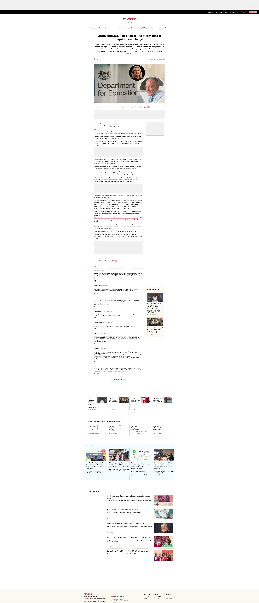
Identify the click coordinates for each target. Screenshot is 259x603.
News (92, 28)
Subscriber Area (229, 12)
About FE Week (158, 597)
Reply (98, 280)
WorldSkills (143, 28)
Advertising (218, 12)
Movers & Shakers (130, 28)
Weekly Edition (164, 28)
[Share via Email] (145, 107)
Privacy (146, 598)
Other (153, 28)
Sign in (244, 12)
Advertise (156, 598)
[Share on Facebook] (135, 107)
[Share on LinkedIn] (141, 107)
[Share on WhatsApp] (132, 107)
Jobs (99, 28)
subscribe (253, 12)
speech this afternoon (118, 130)
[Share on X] (138, 107)
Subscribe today (170, 597)
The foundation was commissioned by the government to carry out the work (116, 218)
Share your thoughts (118, 379)
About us (210, 12)
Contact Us (146, 597)
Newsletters (169, 598)
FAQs (145, 600)
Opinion (107, 28)
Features (117, 28)
